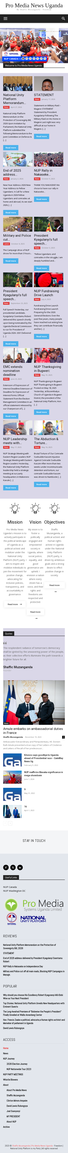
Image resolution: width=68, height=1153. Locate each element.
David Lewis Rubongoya (13, 1028)
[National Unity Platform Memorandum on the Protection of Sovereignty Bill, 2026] (17, 83)
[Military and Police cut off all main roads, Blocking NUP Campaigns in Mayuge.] (17, 224)
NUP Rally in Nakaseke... (43, 172)
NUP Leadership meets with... (15, 441)
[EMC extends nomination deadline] (17, 355)
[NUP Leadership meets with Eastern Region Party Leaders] (17, 427)
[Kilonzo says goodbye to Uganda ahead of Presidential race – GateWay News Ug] (12, 759)
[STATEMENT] (48, 83)
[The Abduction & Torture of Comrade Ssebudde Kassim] (48, 427)
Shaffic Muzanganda (13, 737)
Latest (6, 244)
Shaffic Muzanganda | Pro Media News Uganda (32, 1145)
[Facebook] (6, 867)
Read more (11, 147)
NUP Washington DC (14, 890)
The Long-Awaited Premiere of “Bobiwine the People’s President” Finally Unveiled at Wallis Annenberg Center (32, 1013)
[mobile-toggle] (5, 18)
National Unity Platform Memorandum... (14, 99)
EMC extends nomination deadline (12, 371)
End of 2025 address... (12, 172)
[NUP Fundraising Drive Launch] (48, 279)
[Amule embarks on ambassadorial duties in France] (34, 702)
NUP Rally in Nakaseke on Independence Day (23, 966)
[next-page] (10, 823)
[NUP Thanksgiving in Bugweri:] (48, 355)
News (6, 107)
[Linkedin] (20, 867)
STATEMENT (44, 95)
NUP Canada (10, 886)
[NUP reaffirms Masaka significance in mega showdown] (12, 777)
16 (25, 806)
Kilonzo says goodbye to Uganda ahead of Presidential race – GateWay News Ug (43, 758)
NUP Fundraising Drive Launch (46, 293)
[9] (12, 794)
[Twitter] (13, 867)
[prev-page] (5, 823)
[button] (63, 18)
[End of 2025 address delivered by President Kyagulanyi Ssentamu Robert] (17, 159)
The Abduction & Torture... (46, 441)
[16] (12, 811)
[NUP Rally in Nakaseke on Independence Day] (48, 159)
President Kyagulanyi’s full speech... (46, 239)
